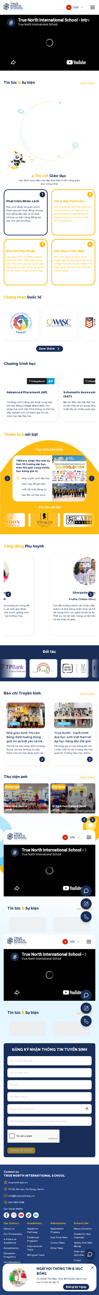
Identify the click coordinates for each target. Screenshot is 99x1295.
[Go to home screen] (13, 7)
